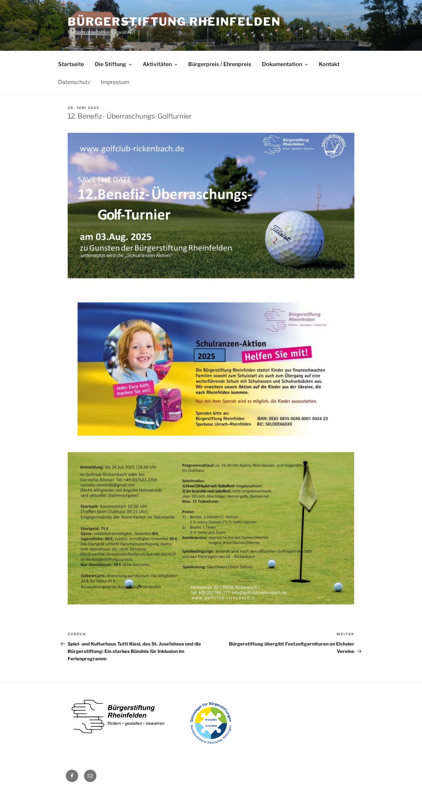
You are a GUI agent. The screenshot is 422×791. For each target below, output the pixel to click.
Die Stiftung (110, 64)
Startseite (71, 64)
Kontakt (329, 64)
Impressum (115, 82)
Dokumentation (282, 64)
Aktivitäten (157, 64)
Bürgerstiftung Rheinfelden (174, 21)
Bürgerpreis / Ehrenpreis (219, 64)
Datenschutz (74, 82)
